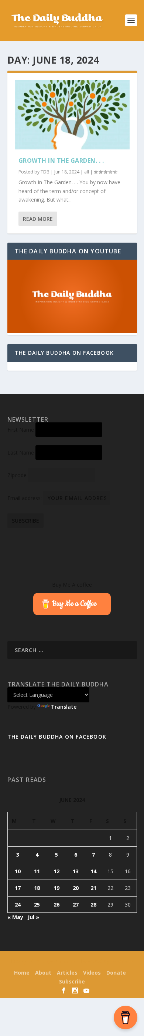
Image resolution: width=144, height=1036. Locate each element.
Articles (67, 972)
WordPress (122, 961)
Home (22, 972)
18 (37, 887)
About (43, 972)
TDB (45, 172)
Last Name (20, 452)
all (86, 172)
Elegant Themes (58, 961)
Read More (38, 218)
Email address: (25, 498)
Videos (92, 972)
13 (76, 871)
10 (18, 871)
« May (15, 917)
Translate (63, 706)
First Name (20, 429)
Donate (116, 972)
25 (37, 904)
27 (76, 904)
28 (93, 904)
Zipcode (17, 475)
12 (56, 871)
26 (56, 904)
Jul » (33, 917)
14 (93, 871)
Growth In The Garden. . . (61, 160)
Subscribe (72, 981)
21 (93, 887)
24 (18, 904)
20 (76, 887)
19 (56, 887)
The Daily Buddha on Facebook (64, 352)
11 (37, 871)
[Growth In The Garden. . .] (72, 114)
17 (18, 887)
